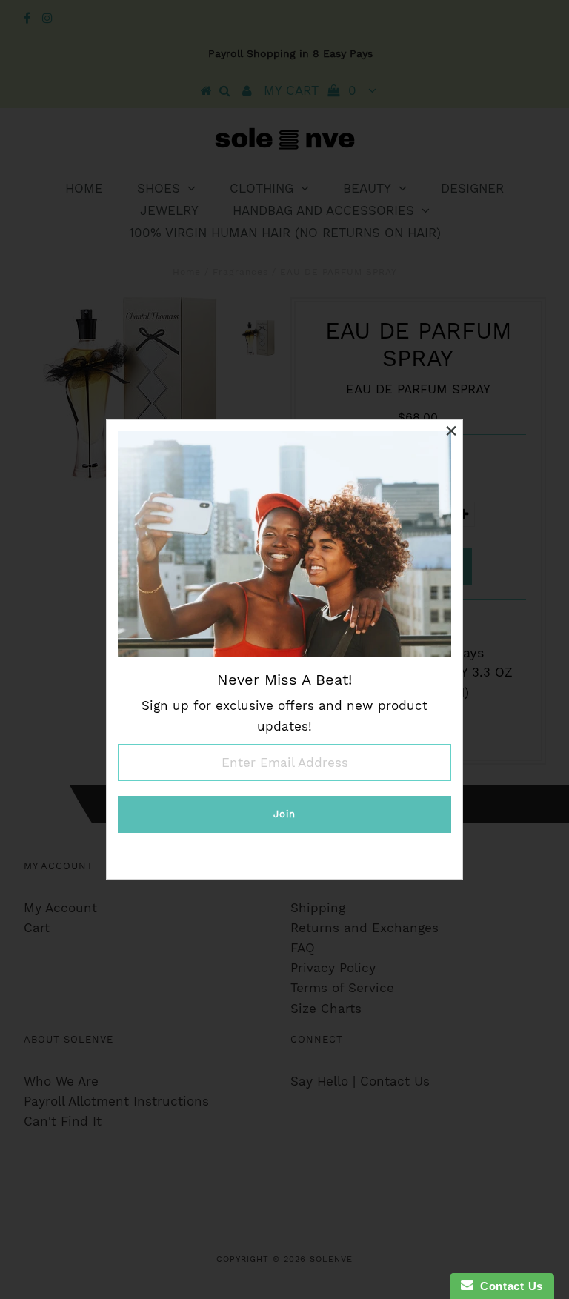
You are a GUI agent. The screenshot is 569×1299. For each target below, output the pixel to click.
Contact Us (508, 1286)
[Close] (451, 431)
